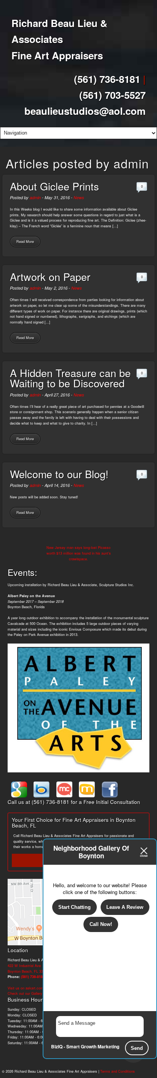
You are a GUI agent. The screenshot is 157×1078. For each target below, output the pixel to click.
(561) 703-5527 (112, 95)
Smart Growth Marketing (92, 1046)
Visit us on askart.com (25, 988)
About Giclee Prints (54, 186)
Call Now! (101, 924)
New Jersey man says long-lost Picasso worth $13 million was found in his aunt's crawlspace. (78, 553)
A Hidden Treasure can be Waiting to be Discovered (70, 378)
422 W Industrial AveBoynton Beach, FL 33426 (28, 968)
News (79, 197)
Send (137, 1048)
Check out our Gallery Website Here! (37, 993)
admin (35, 197)
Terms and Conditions (117, 1071)
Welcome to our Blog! (59, 473)
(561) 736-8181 (107, 79)
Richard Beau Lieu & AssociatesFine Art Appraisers (59, 39)
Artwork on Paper (50, 276)
